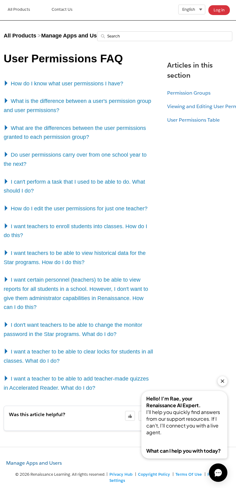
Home (19, 10)
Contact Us (62, 9)
